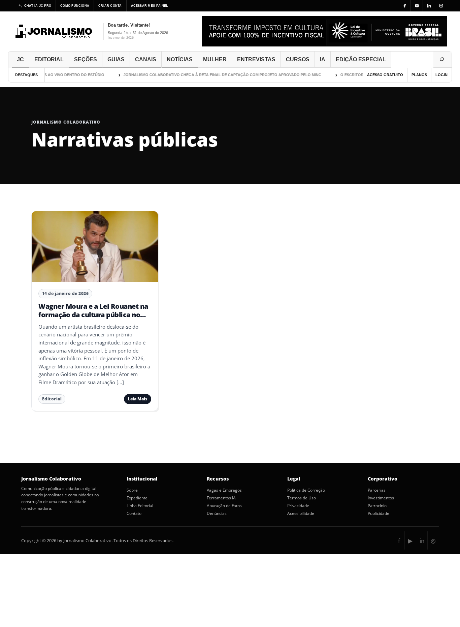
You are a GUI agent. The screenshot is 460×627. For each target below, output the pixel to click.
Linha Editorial (140, 505)
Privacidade (298, 505)
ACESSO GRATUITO (385, 75)
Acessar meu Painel (149, 5)
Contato (134, 513)
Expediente (137, 498)
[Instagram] (441, 5)
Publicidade (378, 513)
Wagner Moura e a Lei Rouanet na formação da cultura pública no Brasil (93, 314)
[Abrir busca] (442, 60)
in (422, 540)
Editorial (52, 398)
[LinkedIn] (429, 5)
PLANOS (419, 75)
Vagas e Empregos (224, 490)
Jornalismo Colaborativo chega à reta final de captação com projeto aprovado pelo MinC (216, 75)
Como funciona (74, 5)
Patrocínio (377, 505)
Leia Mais (137, 399)
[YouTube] (417, 5)
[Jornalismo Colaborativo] (54, 31)
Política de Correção (306, 490)
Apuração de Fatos (224, 505)
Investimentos (381, 498)
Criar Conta (110, 5)
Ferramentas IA (221, 498)
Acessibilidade (300, 513)
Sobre (132, 490)
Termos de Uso (301, 498)
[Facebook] (405, 5)
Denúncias (217, 513)
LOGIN (441, 75)
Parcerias (377, 490)
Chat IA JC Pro (37, 5)
